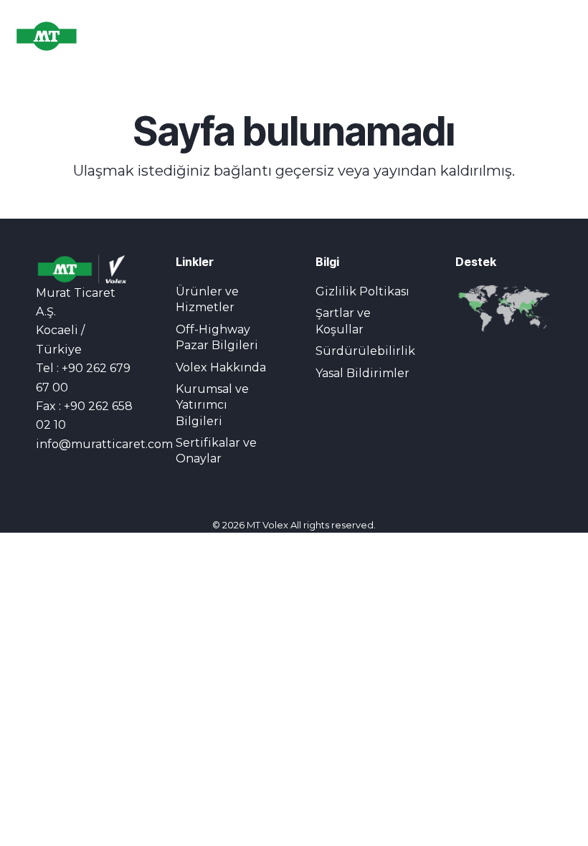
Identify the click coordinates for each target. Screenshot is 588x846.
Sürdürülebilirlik (365, 351)
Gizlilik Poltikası (362, 291)
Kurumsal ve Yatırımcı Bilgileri (212, 405)
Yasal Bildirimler (362, 373)
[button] (450, 36)
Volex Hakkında (221, 367)
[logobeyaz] (68, 36)
